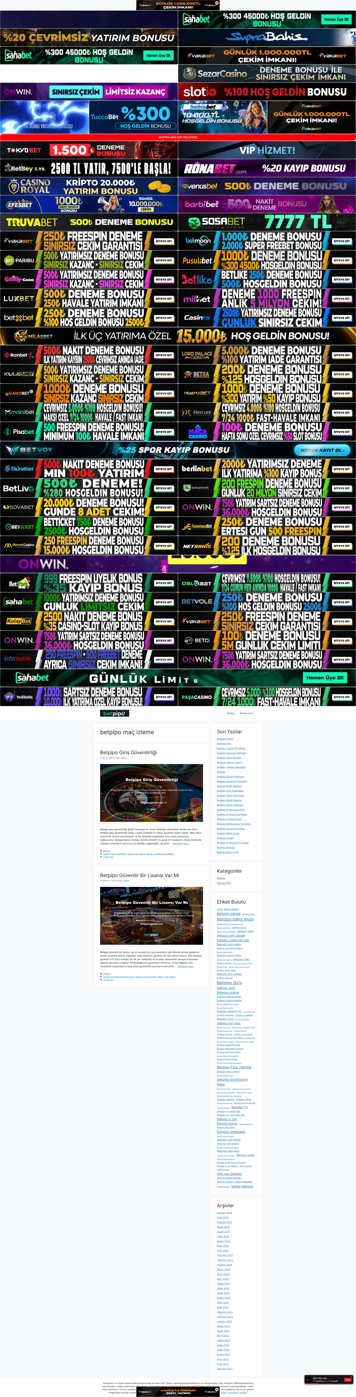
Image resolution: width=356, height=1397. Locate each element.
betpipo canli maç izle (233, 940)
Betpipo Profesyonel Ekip (231, 809)
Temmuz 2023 (225, 1316)
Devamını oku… (181, 843)
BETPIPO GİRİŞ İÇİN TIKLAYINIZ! (178, 137)
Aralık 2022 (223, 1349)
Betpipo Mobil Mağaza (229, 786)
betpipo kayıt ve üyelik (145, 977)
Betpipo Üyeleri (225, 838)
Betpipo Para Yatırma (234, 1067)
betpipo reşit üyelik (224, 1089)
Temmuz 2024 (225, 1260)
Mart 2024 (223, 1279)
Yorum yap (108, 857)
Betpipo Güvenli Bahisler (230, 776)
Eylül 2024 (223, 1250)
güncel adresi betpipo (229, 1177)
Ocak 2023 (223, 1345)
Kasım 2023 (223, 1298)
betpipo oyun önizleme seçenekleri (229, 1063)
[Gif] (178, 336)
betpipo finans (222, 967)
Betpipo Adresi (225, 738)
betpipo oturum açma (227, 1059)
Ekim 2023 (223, 1302)
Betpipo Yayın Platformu (230, 795)
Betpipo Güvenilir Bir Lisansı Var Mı (139, 875)
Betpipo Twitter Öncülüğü (231, 748)
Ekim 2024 (223, 1246)
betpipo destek (224, 963)
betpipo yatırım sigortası (225, 1136)
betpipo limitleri (249, 1027)
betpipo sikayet (225, 1099)
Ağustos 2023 (225, 1312)
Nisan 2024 (223, 1274)
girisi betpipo (223, 1169)
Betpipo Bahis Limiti (228, 852)
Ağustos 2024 (225, 1255)
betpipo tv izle (227, 1119)
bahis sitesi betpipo (228, 909)
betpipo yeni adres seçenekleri (228, 1147)
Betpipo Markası (226, 847)
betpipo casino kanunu (225, 952)
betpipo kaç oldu (228, 1023)
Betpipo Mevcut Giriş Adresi (230, 1038)
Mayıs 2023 (223, 1326)
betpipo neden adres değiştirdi (228, 1056)
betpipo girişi (226, 988)
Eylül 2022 (222, 1364)
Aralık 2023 (223, 1293)
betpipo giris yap (225, 978)
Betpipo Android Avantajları (232, 814)
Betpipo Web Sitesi (226, 1127)
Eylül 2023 (223, 1307)
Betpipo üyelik (246, 1155)
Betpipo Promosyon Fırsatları (233, 842)
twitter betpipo (242, 1186)
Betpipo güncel (228, 992)
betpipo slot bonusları (225, 1103)
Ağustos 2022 (225, 1368)
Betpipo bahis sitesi (235, 919)
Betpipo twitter (227, 1123)
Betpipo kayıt (225, 1019)
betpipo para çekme (228, 1071)
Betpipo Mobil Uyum (228, 833)
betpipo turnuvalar (223, 1108)
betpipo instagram (244, 1015)
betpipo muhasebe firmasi (244, 1042)
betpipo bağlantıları (224, 928)
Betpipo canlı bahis (229, 944)
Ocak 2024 (223, 1288)
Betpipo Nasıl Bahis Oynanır (230, 1048)
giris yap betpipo (229, 1174)
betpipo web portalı (246, 1124)
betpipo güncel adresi (229, 1000)
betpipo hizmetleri (225, 1015)
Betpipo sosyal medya (244, 1103)
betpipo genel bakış (226, 970)
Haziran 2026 (224, 1212)
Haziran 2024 (224, 1264)
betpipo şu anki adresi (227, 1166)
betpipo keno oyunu (224, 1027)
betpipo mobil (250, 1038)
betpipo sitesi (243, 1099)
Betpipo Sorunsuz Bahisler (231, 753)
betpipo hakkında (249, 1012)
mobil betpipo (223, 1186)
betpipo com (241, 959)
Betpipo (231, 713)
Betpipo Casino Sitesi (229, 955)
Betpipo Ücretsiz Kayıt (229, 819)
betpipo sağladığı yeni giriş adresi (229, 1096)
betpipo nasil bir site (228, 1044)
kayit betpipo (243, 1181)
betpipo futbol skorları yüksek (239, 967)
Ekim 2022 (223, 1359)
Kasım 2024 (223, 1241)
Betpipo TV (239, 1107)
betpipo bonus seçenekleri (226, 932)
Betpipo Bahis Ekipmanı (230, 805)
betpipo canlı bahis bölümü (229, 948)
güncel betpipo (225, 1181)
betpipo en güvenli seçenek (242, 963)
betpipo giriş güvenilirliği (114, 854)
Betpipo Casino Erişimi (229, 762)
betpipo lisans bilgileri (225, 1031)
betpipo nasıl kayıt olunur (229, 1052)
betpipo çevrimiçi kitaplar (226, 1156)
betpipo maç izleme (136, 854)
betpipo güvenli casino (225, 1008)
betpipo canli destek (231, 935)
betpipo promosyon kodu (232, 1081)
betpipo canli (245, 931)
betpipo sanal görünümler (226, 1092)
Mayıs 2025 (223, 1227)
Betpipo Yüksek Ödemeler (231, 767)
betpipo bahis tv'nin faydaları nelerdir (230, 924)
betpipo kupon (237, 1027)
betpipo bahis (248, 914)
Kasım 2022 (223, 1354)
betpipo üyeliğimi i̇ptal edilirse (160, 854)
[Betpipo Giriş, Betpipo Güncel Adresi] (114, 713)
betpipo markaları (240, 1031)
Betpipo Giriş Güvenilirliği (128, 752)
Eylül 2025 (222, 1217)
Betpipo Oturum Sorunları (231, 828)
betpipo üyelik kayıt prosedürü (231, 1162)
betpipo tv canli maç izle (231, 1114)
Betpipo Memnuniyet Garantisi (234, 824)
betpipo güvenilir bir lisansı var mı (118, 977)
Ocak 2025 (223, 1236)
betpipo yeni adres (229, 1139)
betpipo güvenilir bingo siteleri (228, 1004)
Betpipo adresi (229, 914)
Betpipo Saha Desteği (229, 757)
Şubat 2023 (223, 1340)
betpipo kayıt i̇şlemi (242, 1019)
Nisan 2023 (223, 1331)
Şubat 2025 (223, 1231)
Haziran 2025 (224, 1222)
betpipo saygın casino (244, 1092)
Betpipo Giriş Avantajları (230, 790)
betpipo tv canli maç (228, 1111)
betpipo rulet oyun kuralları (241, 1089)
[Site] (89, 240)
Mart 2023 (223, 1335)
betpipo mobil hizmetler (225, 1042)
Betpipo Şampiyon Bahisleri (232, 781)
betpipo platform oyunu (225, 1075)
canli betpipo (245, 1166)
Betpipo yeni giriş (228, 1151)
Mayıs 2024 (223, 1269)
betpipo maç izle (225, 1034)
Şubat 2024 (223, 1283)
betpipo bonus (239, 927)
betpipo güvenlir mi (229, 1011)
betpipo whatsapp (231, 1132)
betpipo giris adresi (229, 974)
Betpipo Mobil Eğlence (229, 800)
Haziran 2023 (224, 1321)
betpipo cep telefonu (224, 960)
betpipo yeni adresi (228, 1143)
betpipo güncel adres (229, 996)
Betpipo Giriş (246, 713)
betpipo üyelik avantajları (226, 1159)
